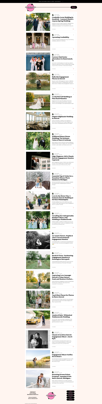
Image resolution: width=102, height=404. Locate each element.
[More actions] (73, 15)
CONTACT (70, 399)
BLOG (71, 397)
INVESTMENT (70, 395)
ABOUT (70, 391)
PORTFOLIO (70, 393)
